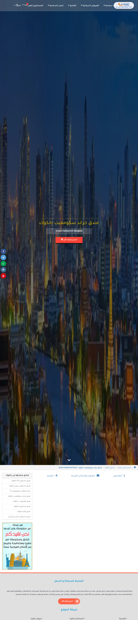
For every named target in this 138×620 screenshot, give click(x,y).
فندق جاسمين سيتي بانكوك (19, 486)
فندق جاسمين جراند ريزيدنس (19, 517)
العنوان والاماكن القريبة (84, 476)
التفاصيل (118, 476)
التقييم (51, 476)
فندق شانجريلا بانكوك (22, 507)
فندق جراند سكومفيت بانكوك (19, 496)
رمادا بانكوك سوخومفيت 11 (20, 491)
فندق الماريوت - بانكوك (21, 501)
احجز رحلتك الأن (70, 240)
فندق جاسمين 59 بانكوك (20, 481)
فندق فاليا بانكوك (23, 512)
